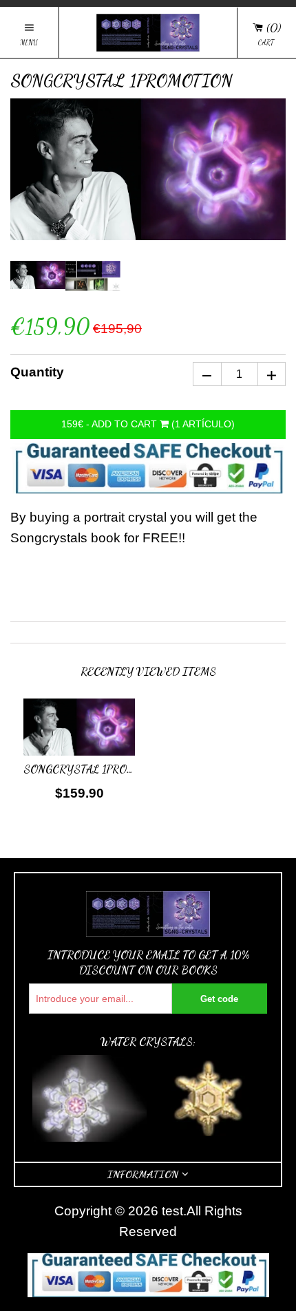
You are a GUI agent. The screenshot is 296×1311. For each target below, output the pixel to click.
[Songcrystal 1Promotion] (79, 730)
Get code (219, 999)
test (172, 1211)
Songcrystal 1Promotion (96, 769)
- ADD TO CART (148, 423)
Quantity (37, 372)
